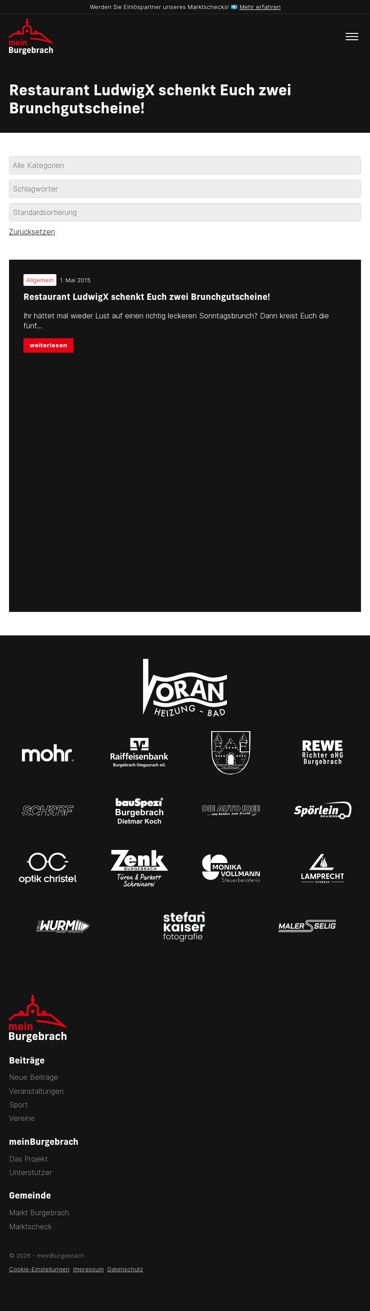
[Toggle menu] (352, 37)
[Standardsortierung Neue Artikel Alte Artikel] (185, 212)
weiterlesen (48, 345)
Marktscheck (30, 1226)
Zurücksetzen (32, 231)
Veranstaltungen (36, 1091)
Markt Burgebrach (39, 1212)
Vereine (22, 1118)
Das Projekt (28, 1158)
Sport (18, 1104)
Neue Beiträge (33, 1077)
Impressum (88, 1269)
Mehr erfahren (260, 6)
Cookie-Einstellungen (39, 1269)
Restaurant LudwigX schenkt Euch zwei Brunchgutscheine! (146, 298)
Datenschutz (125, 1269)
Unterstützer (30, 1172)
